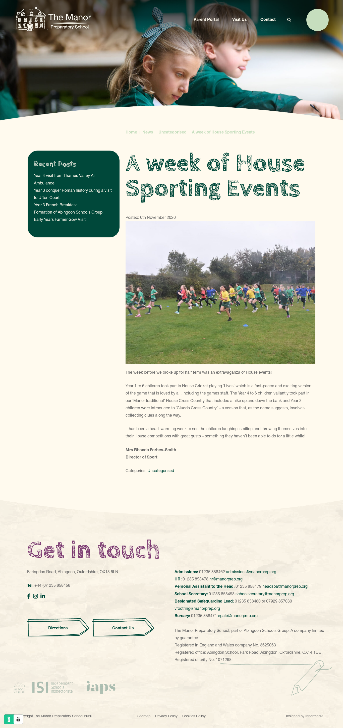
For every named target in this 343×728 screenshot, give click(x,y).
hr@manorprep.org (226, 578)
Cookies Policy (194, 716)
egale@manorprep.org (238, 615)
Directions (58, 627)
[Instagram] (35, 596)
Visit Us (239, 19)
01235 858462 (212, 571)
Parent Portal (206, 19)
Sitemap (143, 716)
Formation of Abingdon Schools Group (68, 212)
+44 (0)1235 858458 (52, 585)
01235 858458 (222, 593)
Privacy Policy (166, 716)
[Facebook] (29, 596)
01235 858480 (248, 601)
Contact (268, 19)
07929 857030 (279, 601)
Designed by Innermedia (303, 716)
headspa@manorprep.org (285, 586)
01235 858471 (204, 615)
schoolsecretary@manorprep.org (265, 593)
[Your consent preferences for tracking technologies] (18, 719)
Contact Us (123, 627)
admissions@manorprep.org (251, 571)
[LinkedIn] (42, 596)
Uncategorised (160, 470)
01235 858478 (195, 578)
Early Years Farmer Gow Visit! (60, 219)
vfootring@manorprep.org (197, 608)
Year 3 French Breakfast (55, 204)
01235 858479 (248, 586)
